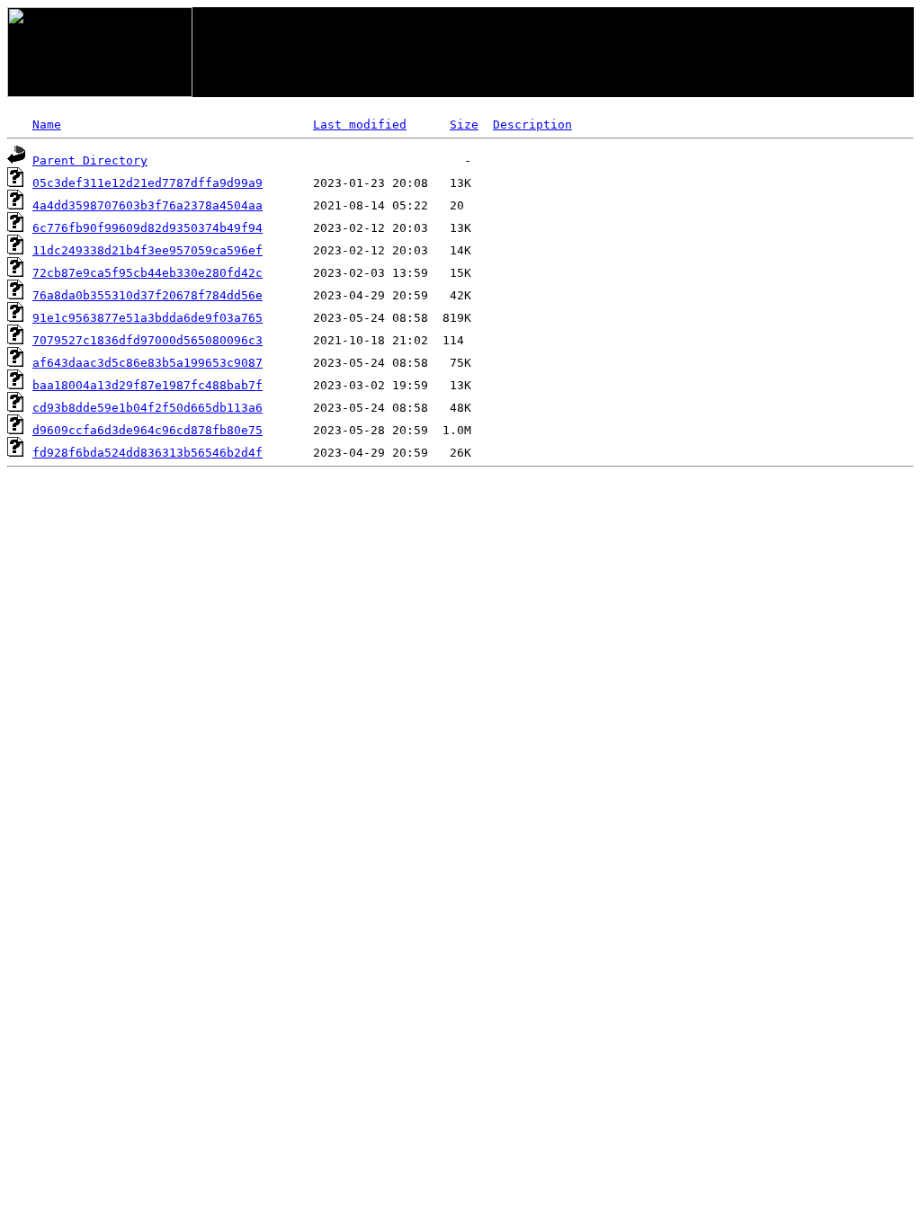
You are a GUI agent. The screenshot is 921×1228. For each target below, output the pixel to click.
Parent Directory (90, 160)
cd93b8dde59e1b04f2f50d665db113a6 (147, 407)
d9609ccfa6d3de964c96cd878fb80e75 (147, 430)
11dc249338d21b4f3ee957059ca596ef (147, 250)
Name (46, 124)
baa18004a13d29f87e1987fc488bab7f (147, 385)
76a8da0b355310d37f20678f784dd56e (147, 295)
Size (464, 124)
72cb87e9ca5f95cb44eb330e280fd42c (147, 273)
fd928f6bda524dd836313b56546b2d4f (147, 452)
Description (532, 124)
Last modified (360, 124)
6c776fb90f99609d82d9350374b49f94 (147, 228)
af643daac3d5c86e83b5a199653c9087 (147, 362)
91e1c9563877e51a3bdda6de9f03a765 (147, 318)
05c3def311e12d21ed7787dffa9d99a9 (147, 183)
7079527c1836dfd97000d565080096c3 (147, 340)
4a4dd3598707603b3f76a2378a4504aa (147, 205)
